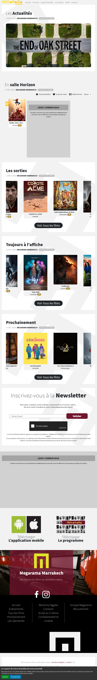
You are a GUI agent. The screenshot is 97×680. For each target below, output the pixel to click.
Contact (74, 2)
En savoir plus (15, 677)
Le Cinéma (59, 2)
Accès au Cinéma (48, 613)
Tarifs (67, 2)
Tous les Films (16, 613)
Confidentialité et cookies (48, 619)
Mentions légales (48, 605)
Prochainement (16, 617)
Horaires (35, 2)
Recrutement (80, 609)
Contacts (48, 609)
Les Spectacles (16, 621)
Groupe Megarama (81, 605)
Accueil (28, 2)
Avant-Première (47, 2)
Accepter (5, 677)
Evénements (16, 609)
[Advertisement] (48, 137)
